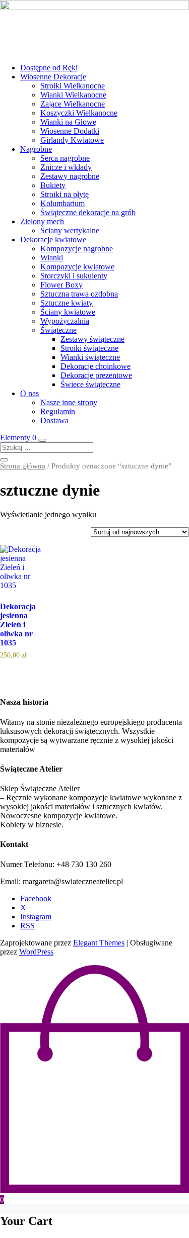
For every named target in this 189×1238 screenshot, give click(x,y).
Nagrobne (36, 149)
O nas (29, 393)
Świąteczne (58, 330)
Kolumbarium (62, 203)
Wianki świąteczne (90, 357)
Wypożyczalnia (64, 321)
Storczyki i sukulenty (73, 275)
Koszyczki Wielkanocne (78, 113)
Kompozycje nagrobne (76, 248)
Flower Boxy (61, 284)
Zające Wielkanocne (72, 104)
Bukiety (53, 185)
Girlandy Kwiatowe (72, 140)
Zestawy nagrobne (69, 176)
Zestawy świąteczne (92, 339)
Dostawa (54, 420)
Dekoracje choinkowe (95, 366)
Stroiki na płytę (64, 194)
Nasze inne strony (68, 402)
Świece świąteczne (90, 384)
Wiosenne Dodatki (69, 131)
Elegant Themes (98, 942)
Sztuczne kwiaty (66, 303)
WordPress (36, 951)
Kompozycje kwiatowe (77, 266)
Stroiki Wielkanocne (72, 85)
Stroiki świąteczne (89, 348)
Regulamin (57, 411)
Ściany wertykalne (69, 230)
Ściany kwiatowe (67, 312)
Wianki (51, 257)
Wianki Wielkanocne (73, 94)
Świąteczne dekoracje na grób (88, 212)
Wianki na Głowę (68, 122)
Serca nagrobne (65, 158)
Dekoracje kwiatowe (53, 239)
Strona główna (22, 466)
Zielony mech (42, 221)
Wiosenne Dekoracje (53, 76)
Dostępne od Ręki (49, 67)
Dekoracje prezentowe (96, 375)
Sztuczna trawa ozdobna (79, 294)
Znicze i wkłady (66, 167)
